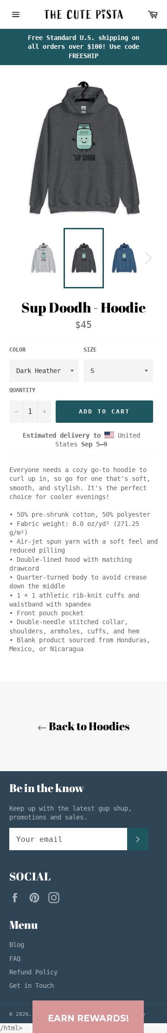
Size (90, 350)
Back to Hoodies (88, 726)
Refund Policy (33, 972)
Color (17, 350)
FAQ (14, 958)
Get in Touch (31, 985)
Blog (16, 944)
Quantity (22, 390)
